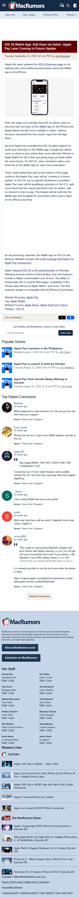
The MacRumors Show (26, 818)
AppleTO (19, 451)
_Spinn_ (18, 491)
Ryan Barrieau (46, 724)
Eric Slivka (44, 674)
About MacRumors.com (20, 647)
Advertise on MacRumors (21, 657)
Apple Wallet (17, 301)
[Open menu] (4, 5)
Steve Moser (8, 736)
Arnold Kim (7, 674)
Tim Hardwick (67, 367)
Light (64, 893)
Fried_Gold (20, 427)
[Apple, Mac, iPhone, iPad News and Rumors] (26, 9)
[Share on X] (62, 317)
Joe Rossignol (62, 56)
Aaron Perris (45, 736)
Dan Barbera (8, 724)
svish (17, 512)
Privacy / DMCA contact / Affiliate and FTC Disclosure (25, 882)
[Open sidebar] (75, 6)
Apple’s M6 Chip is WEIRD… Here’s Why (36, 764)
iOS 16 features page (50, 64)
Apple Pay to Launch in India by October (39, 363)
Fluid (42, 893)
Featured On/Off (10, 893)
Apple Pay (32, 297)
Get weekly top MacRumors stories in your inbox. (39, 326)
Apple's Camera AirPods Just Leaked (33, 797)
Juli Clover (65, 352)
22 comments (13, 317)
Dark (70, 893)
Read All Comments (39, 596)
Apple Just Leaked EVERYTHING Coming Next (39, 808)
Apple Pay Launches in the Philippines (38, 348)
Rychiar (18, 403)
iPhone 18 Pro (50, 14)
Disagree (38, 419)
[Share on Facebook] (70, 317)
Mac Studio (29, 14)
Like (30, 419)
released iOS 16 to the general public (33, 270)
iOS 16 (20, 308)
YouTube (13, 754)
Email (4, 680)
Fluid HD (49, 893)
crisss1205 (20, 536)
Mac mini (10, 14)
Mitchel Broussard (10, 699)
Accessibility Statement (12, 887)
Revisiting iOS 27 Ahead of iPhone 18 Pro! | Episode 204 (44, 872)
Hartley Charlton (10, 711)
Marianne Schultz (48, 711)
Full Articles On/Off (28, 893)
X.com (11, 680)
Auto (58, 893)
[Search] (69, 6)
